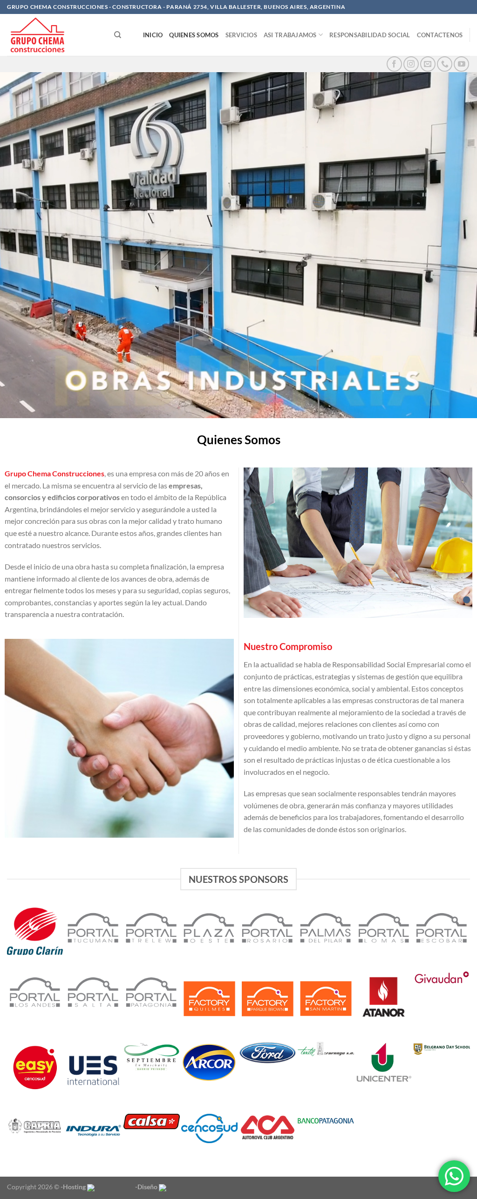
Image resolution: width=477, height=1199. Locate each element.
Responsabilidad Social (369, 35)
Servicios (241, 35)
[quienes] (466, 599)
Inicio (153, 35)
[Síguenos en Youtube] (461, 64)
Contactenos (440, 35)
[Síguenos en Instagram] (411, 64)
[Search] (117, 35)
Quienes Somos (193, 35)
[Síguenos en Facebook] (394, 64)
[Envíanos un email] (428, 64)
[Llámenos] (444, 64)
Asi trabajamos (290, 35)
